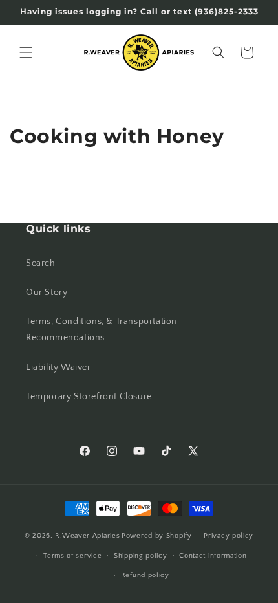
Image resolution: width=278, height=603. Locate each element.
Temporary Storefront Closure (89, 396)
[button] (26, 52)
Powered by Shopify (157, 536)
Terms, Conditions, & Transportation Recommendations (101, 329)
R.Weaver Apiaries (87, 536)
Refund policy (145, 575)
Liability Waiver (58, 367)
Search (41, 263)
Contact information (212, 556)
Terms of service (72, 556)
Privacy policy (228, 536)
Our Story (46, 292)
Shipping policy (140, 556)
